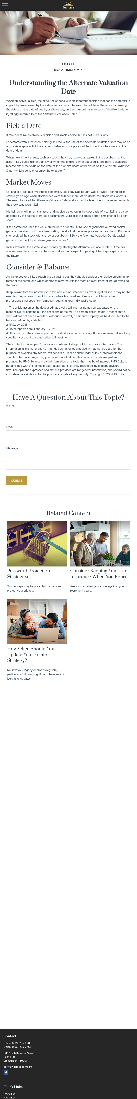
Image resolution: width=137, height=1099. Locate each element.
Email (9, 427)
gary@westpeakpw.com (18, 1066)
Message (12, 448)
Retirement (10, 1093)
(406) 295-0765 (21, 1043)
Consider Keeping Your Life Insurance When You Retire (98, 574)
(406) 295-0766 (21, 1046)
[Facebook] (6, 1072)
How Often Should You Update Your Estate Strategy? (30, 655)
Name (10, 405)
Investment (10, 1097)
